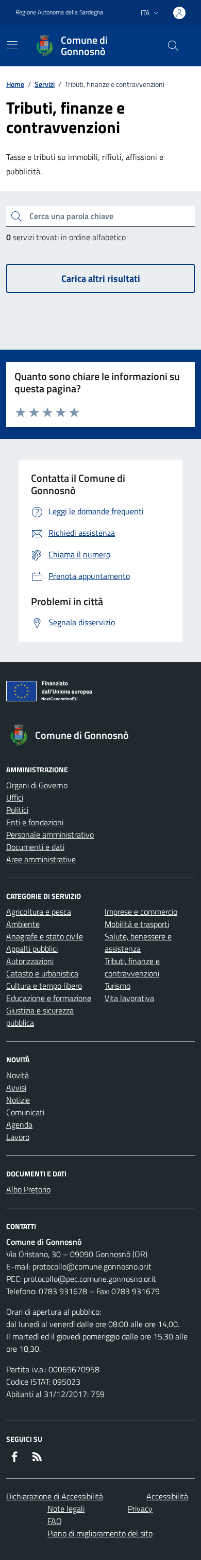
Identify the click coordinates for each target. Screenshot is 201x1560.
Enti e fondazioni (34, 822)
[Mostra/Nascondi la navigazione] (12, 45)
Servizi (45, 84)
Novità (17, 1075)
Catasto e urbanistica (42, 973)
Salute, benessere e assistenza (138, 942)
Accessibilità (167, 1496)
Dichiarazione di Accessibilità (54, 1496)
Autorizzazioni (30, 961)
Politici (17, 810)
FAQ (54, 1521)
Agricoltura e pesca (38, 911)
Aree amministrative (41, 859)
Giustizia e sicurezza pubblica (40, 1016)
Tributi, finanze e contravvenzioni (132, 967)
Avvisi (16, 1087)
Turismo (117, 985)
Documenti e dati (35, 847)
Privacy (140, 1508)
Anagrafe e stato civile (44, 936)
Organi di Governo (37, 785)
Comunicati (25, 1112)
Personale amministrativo (50, 834)
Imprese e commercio (141, 911)
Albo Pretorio (28, 1189)
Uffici (14, 797)
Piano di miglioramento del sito (100, 1533)
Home (15, 84)
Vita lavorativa (129, 998)
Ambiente (23, 924)
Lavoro (17, 1137)
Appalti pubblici (32, 948)
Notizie (18, 1100)
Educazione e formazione (48, 998)
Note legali (66, 1508)
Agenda (19, 1124)
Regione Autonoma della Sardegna (59, 12)
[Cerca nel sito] (173, 45)
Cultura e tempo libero (44, 985)
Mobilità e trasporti (137, 924)
